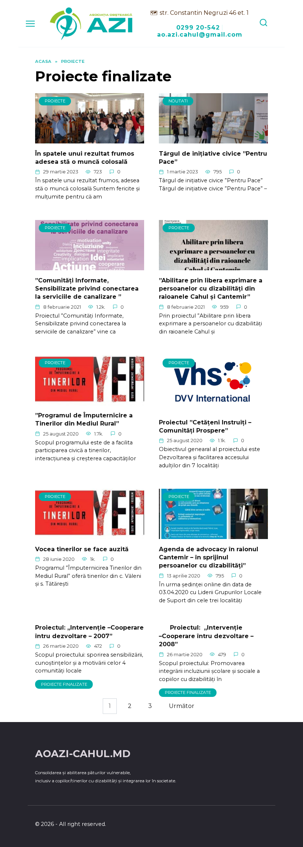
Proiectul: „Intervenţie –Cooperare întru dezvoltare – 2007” (89, 631)
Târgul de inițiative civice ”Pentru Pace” (213, 157)
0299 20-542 (198, 27)
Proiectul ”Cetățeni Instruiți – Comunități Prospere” (205, 426)
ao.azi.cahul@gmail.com (199, 34)
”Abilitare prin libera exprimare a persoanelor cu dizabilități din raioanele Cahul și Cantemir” (210, 288)
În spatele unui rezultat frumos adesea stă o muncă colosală (84, 157)
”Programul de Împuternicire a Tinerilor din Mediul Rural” (84, 419)
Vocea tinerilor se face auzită (82, 548)
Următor (181, 706)
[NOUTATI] (213, 138)
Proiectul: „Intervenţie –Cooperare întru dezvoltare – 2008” (206, 636)
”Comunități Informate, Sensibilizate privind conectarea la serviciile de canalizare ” (87, 288)
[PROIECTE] (89, 138)
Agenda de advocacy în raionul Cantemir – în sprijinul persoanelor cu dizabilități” (208, 557)
